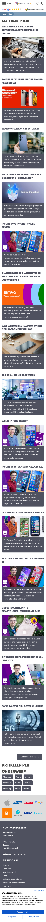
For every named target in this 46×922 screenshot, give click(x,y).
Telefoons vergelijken (12, 879)
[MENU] (4, 3)
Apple (18, 777)
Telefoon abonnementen (14, 883)
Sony (17, 788)
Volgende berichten (30, 757)
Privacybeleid (38, 891)
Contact (7, 865)
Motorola (7, 783)
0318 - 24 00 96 (19, 854)
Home (4, 14)
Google (28, 777)
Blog (5, 876)
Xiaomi (26, 788)
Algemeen (7, 777)
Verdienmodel (9, 872)
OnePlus (27, 783)
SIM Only (7, 886)
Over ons (7, 868)
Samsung (7, 788)
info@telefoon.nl (10, 848)
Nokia (17, 783)
